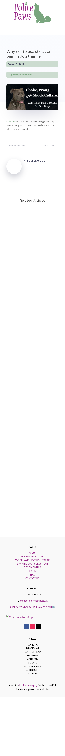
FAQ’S (32, 571)
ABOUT (32, 553)
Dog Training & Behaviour (19, 74)
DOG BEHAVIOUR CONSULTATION (32, 560)
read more (19, 314)
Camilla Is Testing (36, 161)
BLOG (33, 574)
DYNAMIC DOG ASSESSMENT (32, 563)
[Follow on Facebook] (26, 626)
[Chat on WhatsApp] (32, 617)
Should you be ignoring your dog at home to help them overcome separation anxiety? (31, 370)
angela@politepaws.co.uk (34, 600)
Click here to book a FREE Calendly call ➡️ (32, 607)
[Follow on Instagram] (32, 626)
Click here (11, 121)
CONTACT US (32, 578)
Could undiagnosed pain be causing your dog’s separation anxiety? (30, 461)
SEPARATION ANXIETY (32, 556)
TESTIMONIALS (32, 567)
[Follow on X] (38, 626)
